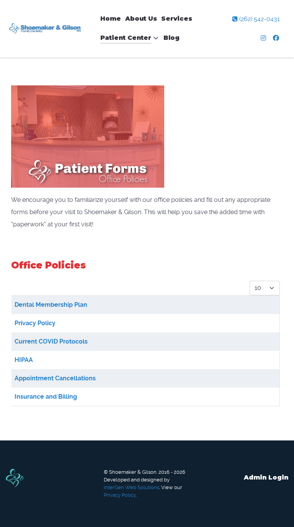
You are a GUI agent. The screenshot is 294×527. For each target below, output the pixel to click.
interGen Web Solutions (131, 487)
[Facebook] (276, 38)
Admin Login (266, 477)
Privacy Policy (35, 323)
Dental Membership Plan (51, 304)
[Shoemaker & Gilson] (46, 29)
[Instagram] (264, 38)
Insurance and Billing (46, 396)
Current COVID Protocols (51, 341)
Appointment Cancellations (55, 378)
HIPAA (24, 359)
